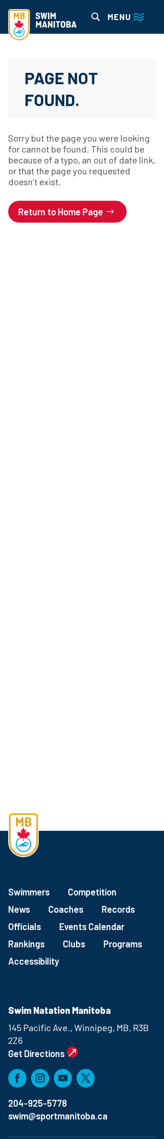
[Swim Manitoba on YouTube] (63, 1078)
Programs (122, 943)
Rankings (26, 943)
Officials (24, 926)
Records (118, 909)
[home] (42, 26)
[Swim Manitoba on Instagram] (40, 1078)
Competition (92, 891)
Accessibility (33, 961)
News (19, 909)
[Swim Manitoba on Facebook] (17, 1078)
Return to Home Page (60, 211)
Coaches (65, 909)
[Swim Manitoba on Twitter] (86, 1078)
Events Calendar (91, 926)
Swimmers (29, 891)
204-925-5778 (37, 1103)
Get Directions (36, 1053)
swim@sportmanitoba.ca (58, 1115)
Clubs (74, 943)
